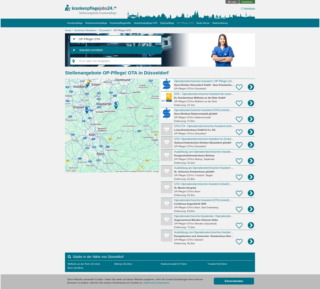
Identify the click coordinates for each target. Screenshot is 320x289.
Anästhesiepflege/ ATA (145, 23)
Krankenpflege (75, 23)
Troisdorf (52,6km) (217, 264)
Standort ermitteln (91, 50)
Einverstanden (234, 281)
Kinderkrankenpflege (96, 23)
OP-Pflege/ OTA (185, 23)
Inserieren (247, 1)
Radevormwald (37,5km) (174, 264)
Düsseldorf (104, 30)
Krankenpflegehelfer (120, 23)
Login (233, 1)
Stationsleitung (220, 23)
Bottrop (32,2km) (123, 264)
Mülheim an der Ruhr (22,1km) (84, 264)
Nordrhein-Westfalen (85, 30)
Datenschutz (150, 282)
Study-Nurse (203, 23)
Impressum (163, 282)
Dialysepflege (167, 23)
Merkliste (249, 8)
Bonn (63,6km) (75, 268)
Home (68, 30)
